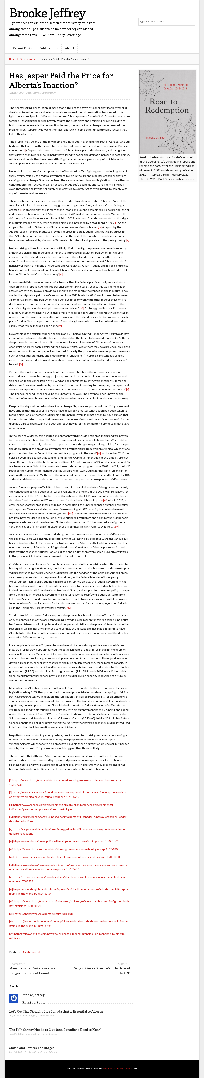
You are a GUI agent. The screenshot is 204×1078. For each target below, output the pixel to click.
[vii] (82, 308)
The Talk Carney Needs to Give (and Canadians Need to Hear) (55, 1030)
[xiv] (116, 526)
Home (12, 59)
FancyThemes (124, 1068)
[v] (127, 240)
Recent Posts (22, 48)
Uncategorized (28, 59)
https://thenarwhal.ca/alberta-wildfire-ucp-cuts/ (45, 913)
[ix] (21, 364)
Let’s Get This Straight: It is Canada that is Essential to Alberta (56, 1011)
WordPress (109, 1068)
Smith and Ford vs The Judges (31, 1048)
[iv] (100, 227)
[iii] (115, 222)
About (69, 48)
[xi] (99, 453)
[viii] (60, 325)
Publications (48, 48)
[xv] (69, 607)
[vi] (61, 274)
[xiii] (70, 513)
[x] (127, 389)
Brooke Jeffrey (47, 12)
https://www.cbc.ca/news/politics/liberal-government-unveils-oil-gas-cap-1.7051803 (66, 841)
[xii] (105, 500)
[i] (25, 150)
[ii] (21, 209)
